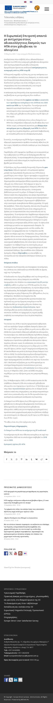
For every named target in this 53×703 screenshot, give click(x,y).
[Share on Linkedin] (16, 680)
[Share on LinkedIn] (26, 459)
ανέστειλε (30, 368)
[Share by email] (20, 680)
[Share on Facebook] (6, 459)
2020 (11, 440)
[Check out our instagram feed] (20, 553)
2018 (45, 437)
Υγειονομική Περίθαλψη (14, 593)
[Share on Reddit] (41, 459)
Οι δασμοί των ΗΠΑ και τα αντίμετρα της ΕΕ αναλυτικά (25, 430)
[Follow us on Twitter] (11, 553)
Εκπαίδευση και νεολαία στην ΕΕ (18, 606)
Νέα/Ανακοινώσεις (34, 54)
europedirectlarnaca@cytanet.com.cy (23, 656)
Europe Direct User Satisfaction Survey (21, 620)
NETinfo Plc (25, 700)
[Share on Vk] (36, 459)
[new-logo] (22, 9)
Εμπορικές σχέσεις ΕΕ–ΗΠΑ (14, 444)
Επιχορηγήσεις (10, 617)
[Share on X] (11, 459)
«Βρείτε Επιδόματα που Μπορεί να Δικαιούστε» (21, 518)
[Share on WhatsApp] (16, 459)
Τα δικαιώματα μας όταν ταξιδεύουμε (21, 603)
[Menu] (45, 9)
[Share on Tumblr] (31, 459)
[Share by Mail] (46, 459)
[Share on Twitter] (11, 680)
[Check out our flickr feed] (25, 553)
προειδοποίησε (19, 389)
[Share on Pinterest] (21, 459)
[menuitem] (45, 9)
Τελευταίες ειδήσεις (14, 17)
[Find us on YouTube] (16, 553)
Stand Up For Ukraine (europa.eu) (17, 567)
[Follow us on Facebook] (6, 553)
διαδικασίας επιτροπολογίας (24, 307)
